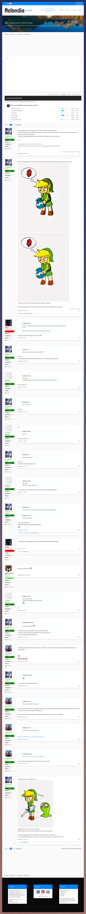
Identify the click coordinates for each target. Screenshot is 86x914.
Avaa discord (50, 94)
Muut (80, 10)
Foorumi (49, 10)
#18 (79, 739)
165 (9, 663)
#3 (79, 337)
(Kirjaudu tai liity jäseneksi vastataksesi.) (71, 848)
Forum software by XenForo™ (43, 906)
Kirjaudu (79, 3)
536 (10, 141)
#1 (79, 153)
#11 (79, 548)
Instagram (69, 94)
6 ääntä (72, 119)
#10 (79, 530)
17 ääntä (72, 110)
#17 (79, 716)
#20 (79, 839)
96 (9, 386)
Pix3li (25, 313)
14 (9, 580)
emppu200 (20, 313)
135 (10, 659)
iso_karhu (20, 842)
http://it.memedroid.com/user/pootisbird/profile (30, 737)
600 (9, 146)
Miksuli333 (24, 533)
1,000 (10, 338)
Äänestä (75, 10)
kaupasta (64, 902)
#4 (79, 361)
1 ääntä (72, 117)
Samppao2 (28, 101)
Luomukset (15, 101)
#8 (79, 466)
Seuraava (18, 125)
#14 (79, 637)
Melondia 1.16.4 (57, 94)
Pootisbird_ (20, 661)
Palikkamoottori (21, 575)
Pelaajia (67, 10)
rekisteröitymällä (43, 25)
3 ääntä (72, 113)
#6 (79, 411)
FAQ (55, 10)
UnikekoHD (20, 551)
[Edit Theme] (5, 3)
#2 (79, 310)
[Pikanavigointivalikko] (8, 3)
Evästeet (78, 94)
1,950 (10, 333)
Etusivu (43, 10)
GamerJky (20, 533)
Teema (41, 895)
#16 (79, 685)
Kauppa (73, 94)
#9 (79, 492)
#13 (79, 610)
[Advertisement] (43, 45)
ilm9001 (19, 387)
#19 (79, 763)
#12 (79, 575)
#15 (79, 661)
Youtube (64, 94)
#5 (79, 387)
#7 (79, 441)
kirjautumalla (52, 25)
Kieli (45, 895)
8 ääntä (72, 108)
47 (9, 390)
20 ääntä (72, 115)
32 (9, 584)
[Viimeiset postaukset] (10, 3)
